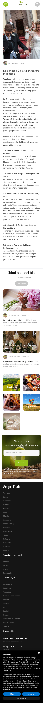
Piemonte (7, 528)
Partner (6, 615)
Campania (7, 501)
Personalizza (21, 698)
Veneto (6, 535)
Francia (6, 562)
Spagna (6, 565)
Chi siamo (7, 603)
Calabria (6, 539)
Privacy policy (8, 623)
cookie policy (7, 670)
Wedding (7, 592)
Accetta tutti (31, 694)
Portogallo (7, 573)
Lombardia (7, 531)
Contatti (6, 611)
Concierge (7, 588)
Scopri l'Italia (12, 487)
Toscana (6, 493)
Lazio (5, 512)
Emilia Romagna (9, 524)
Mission (6, 600)
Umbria (6, 505)
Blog (5, 607)
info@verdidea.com (12, 646)
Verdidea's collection (11, 596)
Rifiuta (12, 694)
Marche (6, 516)
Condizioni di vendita (11, 619)
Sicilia (5, 497)
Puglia (5, 508)
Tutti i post (21, 283)
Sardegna (7, 520)
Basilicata (7, 543)
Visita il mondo (13, 555)
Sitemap (6, 626)
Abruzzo (6, 547)
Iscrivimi (21, 463)
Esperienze (7, 584)
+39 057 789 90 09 (15, 638)
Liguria (6, 550)
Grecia (5, 569)
